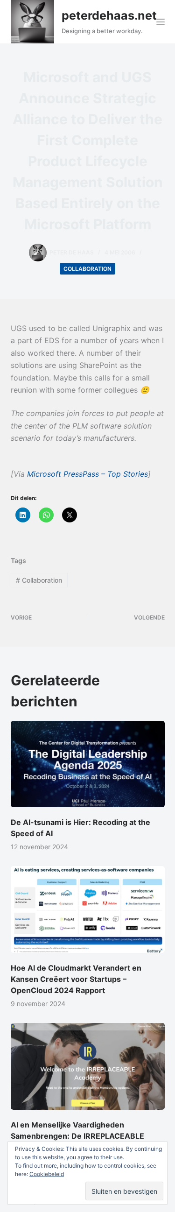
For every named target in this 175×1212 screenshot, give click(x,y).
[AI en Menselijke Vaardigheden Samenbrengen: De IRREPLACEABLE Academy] (88, 1066)
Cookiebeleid (46, 1173)
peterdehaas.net (109, 15)
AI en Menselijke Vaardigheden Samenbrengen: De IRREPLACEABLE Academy (77, 1136)
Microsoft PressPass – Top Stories (87, 474)
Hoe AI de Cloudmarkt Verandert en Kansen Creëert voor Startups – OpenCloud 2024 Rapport (76, 979)
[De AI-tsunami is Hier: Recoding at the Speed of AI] (88, 764)
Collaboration (87, 268)
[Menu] (160, 22)
